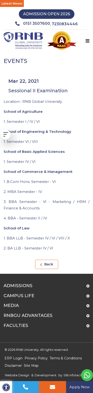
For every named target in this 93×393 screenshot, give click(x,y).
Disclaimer (13, 365)
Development (46, 375)
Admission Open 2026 (46, 14)
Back (48, 264)
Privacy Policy (36, 358)
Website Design (17, 375)
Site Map (31, 365)
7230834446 (65, 24)
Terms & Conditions (66, 358)
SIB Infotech (72, 375)
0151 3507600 (36, 23)
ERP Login (14, 358)
